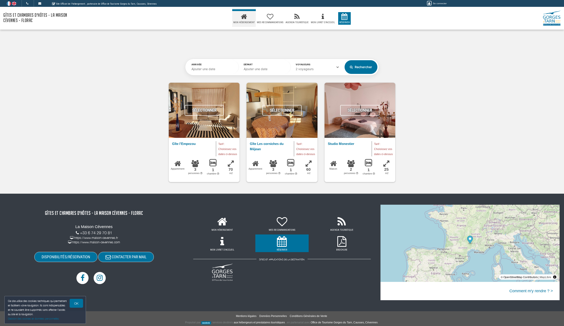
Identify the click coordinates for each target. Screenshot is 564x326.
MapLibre (545, 277)
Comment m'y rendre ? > (531, 291)
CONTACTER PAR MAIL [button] (129, 257)
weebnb (206, 323)
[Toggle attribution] (554, 277)
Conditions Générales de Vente (308, 316)
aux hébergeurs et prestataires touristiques (259, 322)
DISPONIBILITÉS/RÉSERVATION (66, 257)
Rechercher (363, 67)
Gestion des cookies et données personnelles (33, 318)
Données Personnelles (273, 316)
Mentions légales (246, 316)
